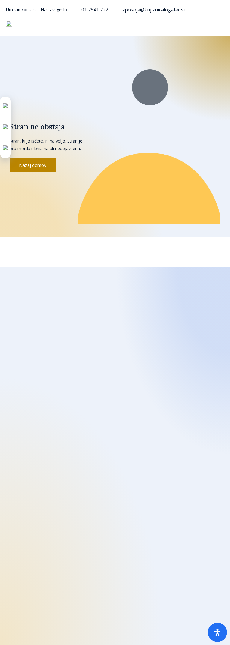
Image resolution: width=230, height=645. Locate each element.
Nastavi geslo (54, 9)
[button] (220, 25)
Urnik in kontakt (21, 9)
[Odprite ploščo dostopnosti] (217, 632)
